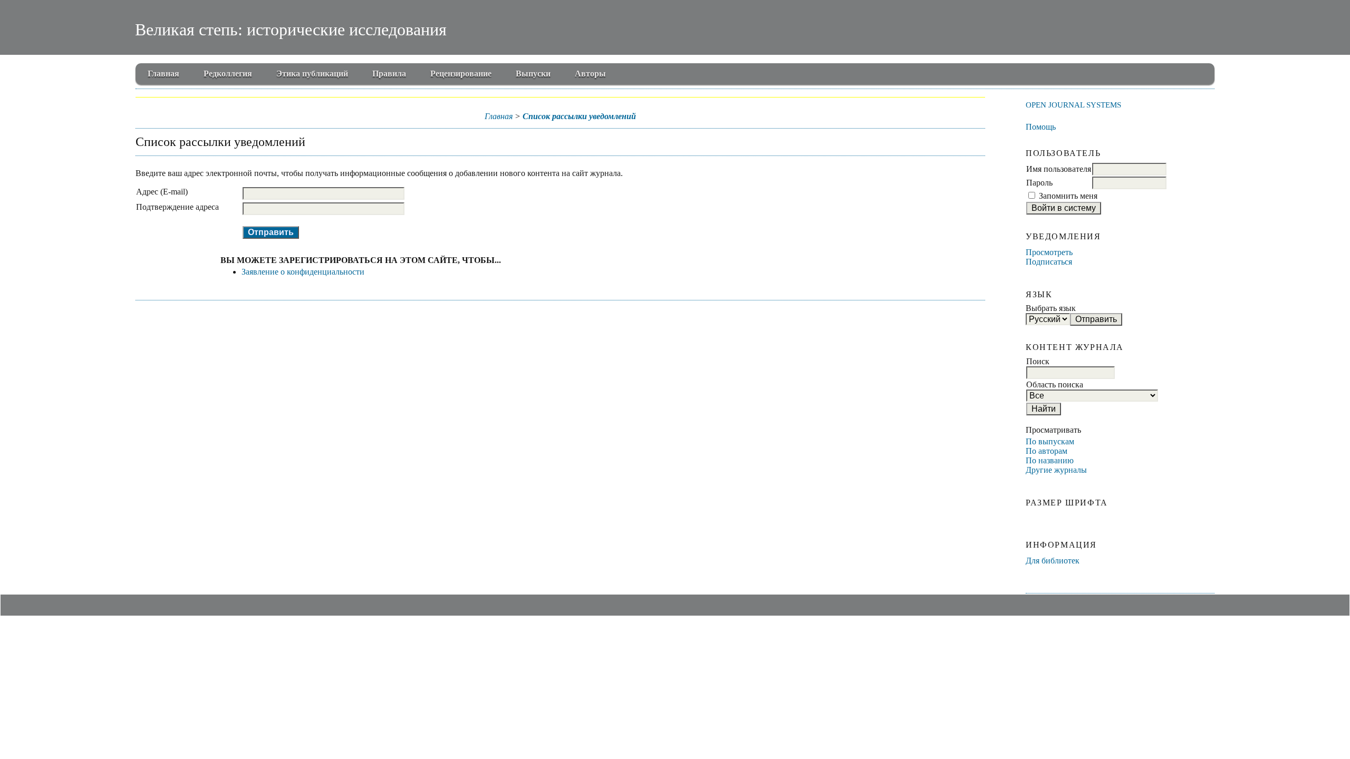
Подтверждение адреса (177, 206)
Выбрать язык (1051, 308)
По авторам (1046, 450)
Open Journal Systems (1073, 104)
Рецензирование (460, 73)
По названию (1050, 460)
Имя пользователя (1058, 168)
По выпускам (1050, 441)
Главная (163, 73)
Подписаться (1049, 261)
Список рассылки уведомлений (579, 116)
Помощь (1041, 126)
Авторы (590, 73)
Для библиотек (1052, 560)
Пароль (1039, 182)
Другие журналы (1056, 469)
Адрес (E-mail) (162, 191)
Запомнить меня (1068, 195)
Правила (389, 73)
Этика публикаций (312, 73)
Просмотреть (1049, 252)
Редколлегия (228, 73)
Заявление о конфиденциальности (303, 271)
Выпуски (533, 73)
